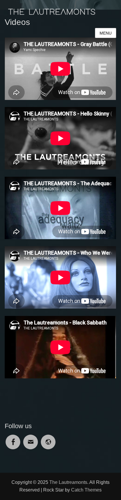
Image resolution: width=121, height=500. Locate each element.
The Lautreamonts (68, 482)
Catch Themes (86, 489)
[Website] (48, 438)
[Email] (30, 438)
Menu (106, 33)
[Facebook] (13, 438)
